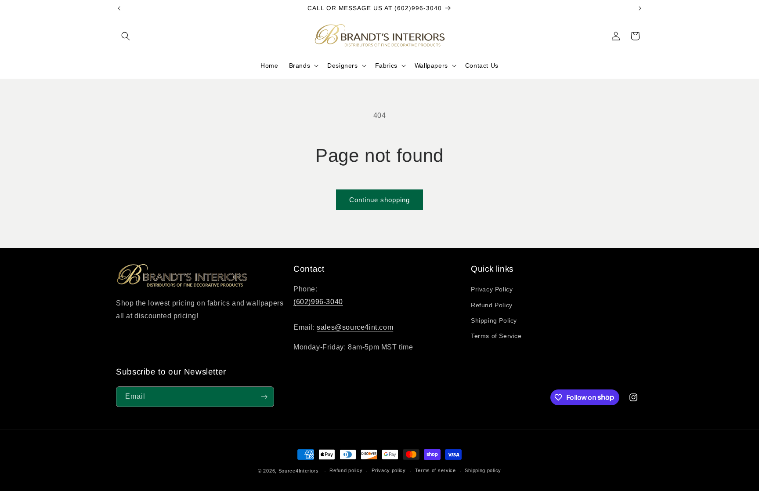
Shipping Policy (494, 320)
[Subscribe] (264, 396)
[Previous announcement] (119, 8)
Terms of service (435, 470)
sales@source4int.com (355, 327)
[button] (125, 36)
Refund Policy (492, 305)
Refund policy (345, 470)
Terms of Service (496, 335)
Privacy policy (389, 470)
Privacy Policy (492, 289)
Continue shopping (379, 200)
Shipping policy (483, 470)
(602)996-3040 (318, 302)
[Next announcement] (640, 8)
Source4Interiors (298, 470)
